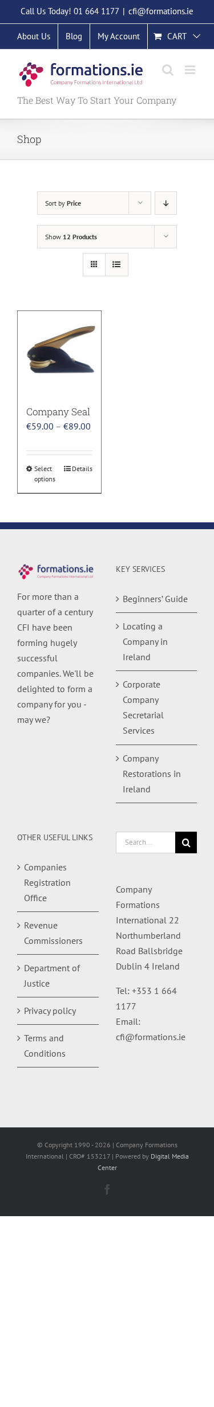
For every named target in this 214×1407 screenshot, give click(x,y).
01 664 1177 (96, 11)
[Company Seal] (59, 352)
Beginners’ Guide (155, 598)
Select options (44, 473)
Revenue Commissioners (53, 932)
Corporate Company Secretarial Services (143, 707)
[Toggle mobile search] (167, 70)
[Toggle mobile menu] (191, 70)
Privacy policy (50, 1010)
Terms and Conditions (45, 1045)
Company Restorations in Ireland (152, 773)
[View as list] (117, 264)
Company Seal (58, 411)
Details (82, 468)
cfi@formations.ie (160, 11)
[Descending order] (166, 203)
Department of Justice (52, 975)
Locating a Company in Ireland (145, 641)
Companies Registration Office (47, 882)
